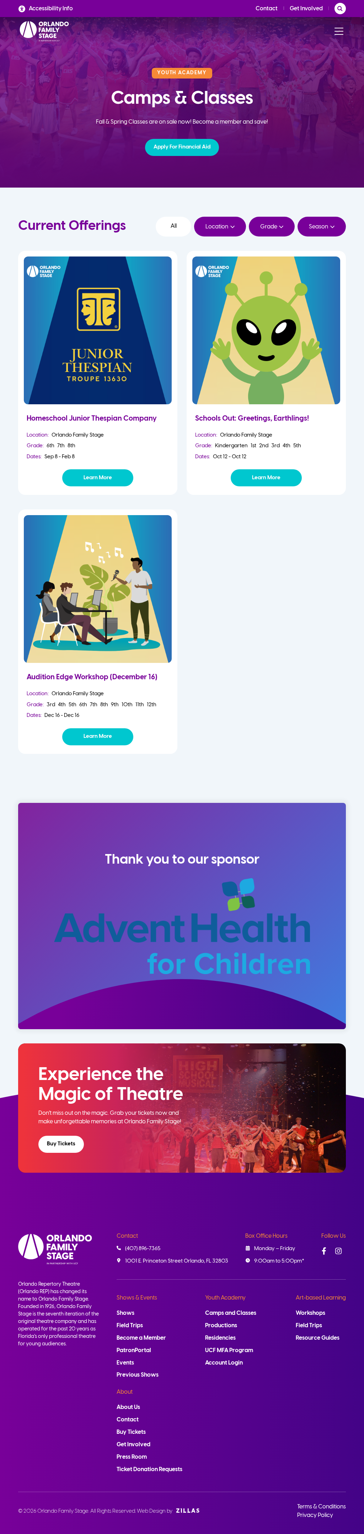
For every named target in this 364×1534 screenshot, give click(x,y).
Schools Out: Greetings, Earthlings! (252, 418)
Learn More (98, 478)
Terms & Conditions (321, 1507)
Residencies (220, 1338)
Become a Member (141, 1338)
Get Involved (306, 9)
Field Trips (130, 1326)
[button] (182, 147)
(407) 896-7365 (142, 1249)
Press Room (132, 1457)
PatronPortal (134, 1350)
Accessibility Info (51, 9)
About (125, 1392)
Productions (221, 1326)
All (174, 226)
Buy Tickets (61, 1144)
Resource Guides (317, 1338)
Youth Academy (225, 1298)
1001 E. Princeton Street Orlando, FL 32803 (176, 1261)
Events (125, 1363)
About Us (128, 1407)
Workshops (310, 1313)
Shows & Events (137, 1298)
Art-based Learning (321, 1298)
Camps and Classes (230, 1313)
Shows (125, 1313)
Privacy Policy (315, 1515)
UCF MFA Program (229, 1350)
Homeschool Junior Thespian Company (92, 418)
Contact (267, 9)
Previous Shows (138, 1375)
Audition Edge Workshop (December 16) (92, 677)
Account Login (224, 1363)
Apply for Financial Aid (182, 147)
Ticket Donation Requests (149, 1470)
